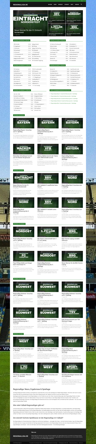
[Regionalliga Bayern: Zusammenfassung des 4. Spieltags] (48, 123)
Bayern (50, 4)
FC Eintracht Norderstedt (19, 28)
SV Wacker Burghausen (17, 153)
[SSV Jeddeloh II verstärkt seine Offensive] (48, 202)
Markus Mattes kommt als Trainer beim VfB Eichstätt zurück (47, 156)
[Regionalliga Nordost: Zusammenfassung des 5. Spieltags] (48, 256)
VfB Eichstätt (40, 153)
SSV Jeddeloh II (52, 18)
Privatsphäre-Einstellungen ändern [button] (35, 442)
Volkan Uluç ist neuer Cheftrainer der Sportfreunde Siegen (47, 349)
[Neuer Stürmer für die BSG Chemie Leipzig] (72, 256)
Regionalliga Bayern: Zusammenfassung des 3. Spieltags (70, 157)
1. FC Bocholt (16, 372)
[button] (81, 4)
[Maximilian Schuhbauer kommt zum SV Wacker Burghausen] (23, 149)
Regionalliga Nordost (71, 18)
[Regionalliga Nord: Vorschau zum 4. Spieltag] (72, 202)
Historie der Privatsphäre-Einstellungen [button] (50, 442)
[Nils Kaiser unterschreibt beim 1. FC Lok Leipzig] (56, 29)
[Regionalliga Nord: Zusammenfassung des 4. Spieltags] (23, 202)
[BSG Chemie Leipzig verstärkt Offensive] (74, 29)
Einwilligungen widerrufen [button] (63, 442)
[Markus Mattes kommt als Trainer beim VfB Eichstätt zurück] (48, 149)
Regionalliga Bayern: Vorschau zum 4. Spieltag (71, 130)
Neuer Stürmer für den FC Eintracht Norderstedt (21, 186)
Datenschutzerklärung (73, 442)
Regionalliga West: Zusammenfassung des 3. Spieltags (63, 103)
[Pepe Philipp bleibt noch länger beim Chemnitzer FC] (23, 256)
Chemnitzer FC (16, 260)
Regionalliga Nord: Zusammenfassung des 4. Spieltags (63, 96)
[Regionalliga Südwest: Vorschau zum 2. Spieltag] (72, 287)
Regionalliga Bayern (17, 127)
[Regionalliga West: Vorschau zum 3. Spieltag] (48, 368)
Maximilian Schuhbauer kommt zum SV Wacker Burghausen (22, 156)
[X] (82, 1)
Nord (55, 4)
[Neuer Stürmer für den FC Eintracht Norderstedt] (30, 25)
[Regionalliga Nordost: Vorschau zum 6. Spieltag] (74, 16)
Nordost (60, 4)
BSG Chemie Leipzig (70, 31)
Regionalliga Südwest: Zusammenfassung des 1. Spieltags (21, 321)
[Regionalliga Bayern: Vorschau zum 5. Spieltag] (23, 123)
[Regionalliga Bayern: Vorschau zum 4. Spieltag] (72, 123)
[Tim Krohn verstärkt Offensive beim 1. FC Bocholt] (23, 368)
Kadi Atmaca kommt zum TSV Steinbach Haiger (71, 320)
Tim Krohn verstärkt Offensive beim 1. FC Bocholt (22, 375)
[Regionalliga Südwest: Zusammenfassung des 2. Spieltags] (48, 287)
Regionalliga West (16, 346)
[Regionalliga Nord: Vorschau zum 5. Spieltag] (72, 178)
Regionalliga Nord (16, 207)
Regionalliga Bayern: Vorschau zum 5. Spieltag (22, 130)
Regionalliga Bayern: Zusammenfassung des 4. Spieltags (64, 93)
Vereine (77, 4)
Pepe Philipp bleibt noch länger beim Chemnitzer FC (22, 263)
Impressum (81, 442)
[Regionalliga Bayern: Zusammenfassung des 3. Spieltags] (72, 149)
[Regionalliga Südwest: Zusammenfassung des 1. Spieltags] (23, 312)
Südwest (67, 4)
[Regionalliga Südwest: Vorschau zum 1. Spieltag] (48, 312)
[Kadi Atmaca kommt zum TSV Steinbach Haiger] (72, 312)
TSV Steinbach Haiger (65, 317)
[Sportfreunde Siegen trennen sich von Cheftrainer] (72, 368)
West (72, 4)
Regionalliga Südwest (17, 291)
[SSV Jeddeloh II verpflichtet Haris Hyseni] (56, 16)
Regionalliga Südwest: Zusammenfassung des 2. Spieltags (64, 100)
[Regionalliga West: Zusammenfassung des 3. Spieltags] (72, 342)
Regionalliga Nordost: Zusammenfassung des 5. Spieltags (64, 98)
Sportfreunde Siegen (41, 346)
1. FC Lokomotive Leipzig (54, 31)
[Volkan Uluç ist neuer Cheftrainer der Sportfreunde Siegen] (48, 342)
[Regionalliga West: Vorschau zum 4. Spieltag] (23, 342)
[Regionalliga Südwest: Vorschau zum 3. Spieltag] (23, 287)
